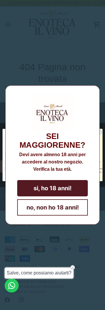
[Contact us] (12, 286)
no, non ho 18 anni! (53, 207)
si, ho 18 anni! (52, 188)
